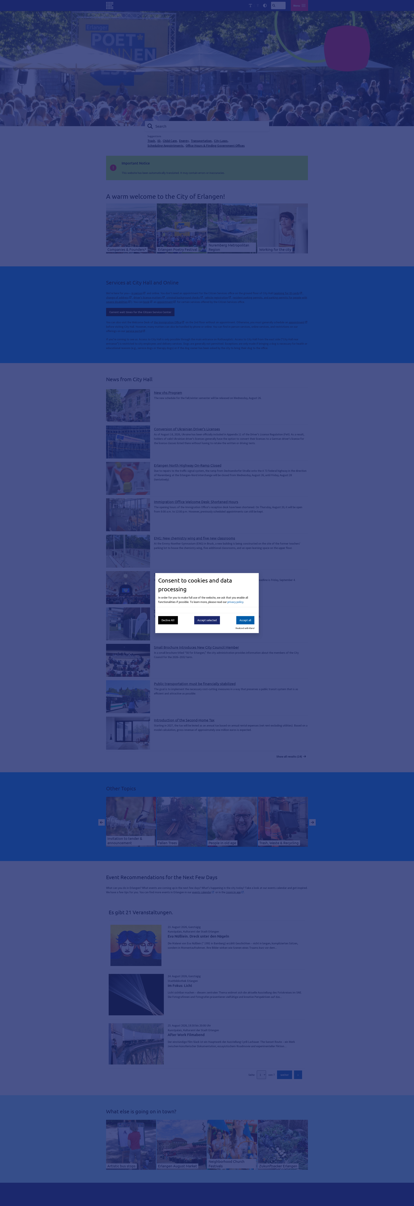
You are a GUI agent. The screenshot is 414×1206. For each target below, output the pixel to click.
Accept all (245, 620)
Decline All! (168, 620)
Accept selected (207, 620)
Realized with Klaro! (245, 628)
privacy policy (235, 602)
